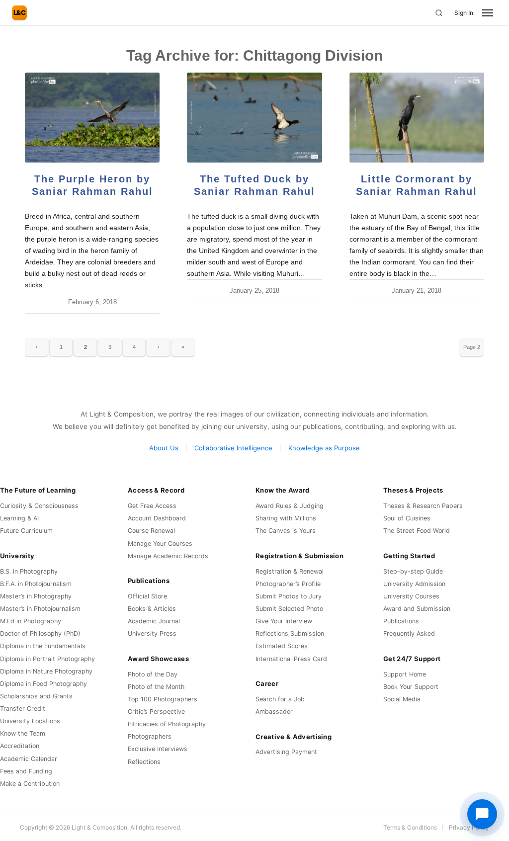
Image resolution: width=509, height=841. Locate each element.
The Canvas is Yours (285, 530)
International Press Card (291, 659)
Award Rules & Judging (289, 505)
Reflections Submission (289, 633)
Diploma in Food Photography (43, 683)
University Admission (414, 584)
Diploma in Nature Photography (46, 671)
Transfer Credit (22, 708)
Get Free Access (152, 505)
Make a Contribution (30, 783)
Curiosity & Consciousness (39, 505)
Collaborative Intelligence (233, 448)
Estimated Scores (281, 646)
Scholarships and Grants (36, 696)
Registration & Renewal (289, 571)
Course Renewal (151, 530)
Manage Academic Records (168, 556)
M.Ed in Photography (30, 621)
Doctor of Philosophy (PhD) (40, 633)
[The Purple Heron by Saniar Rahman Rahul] (92, 118)
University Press (152, 633)
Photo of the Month (156, 686)
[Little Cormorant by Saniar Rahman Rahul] (416, 118)
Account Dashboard (157, 518)
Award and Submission (416, 608)
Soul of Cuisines (406, 518)
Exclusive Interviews (157, 749)
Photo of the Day (152, 674)
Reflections (144, 761)
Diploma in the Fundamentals (42, 646)
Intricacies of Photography (167, 724)
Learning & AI (19, 518)
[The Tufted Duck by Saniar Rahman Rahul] (254, 118)
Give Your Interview (283, 621)
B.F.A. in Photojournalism (36, 584)
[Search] (438, 12)
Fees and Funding (26, 771)
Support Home (404, 674)
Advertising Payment (286, 752)
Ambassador (274, 711)
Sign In (463, 12)
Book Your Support (410, 686)
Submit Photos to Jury (288, 596)
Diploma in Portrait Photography (47, 659)
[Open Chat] (482, 814)
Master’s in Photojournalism (40, 608)
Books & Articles (152, 608)
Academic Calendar (28, 758)
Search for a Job (280, 699)
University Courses (411, 596)
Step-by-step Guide (413, 571)
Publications (401, 621)
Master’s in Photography (36, 596)
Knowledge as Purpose (324, 448)
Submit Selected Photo (289, 608)
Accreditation (19, 746)
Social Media (402, 699)
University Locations (30, 721)
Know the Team (22, 733)
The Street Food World (416, 530)
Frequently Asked (409, 633)
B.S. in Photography (29, 571)
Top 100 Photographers (162, 699)
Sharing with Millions (285, 518)
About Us (163, 448)
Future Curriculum (26, 530)
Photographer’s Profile (288, 584)
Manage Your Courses (160, 543)
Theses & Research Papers (423, 505)
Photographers (149, 736)
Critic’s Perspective (156, 711)
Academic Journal (154, 621)
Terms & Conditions (410, 827)
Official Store (147, 596)
